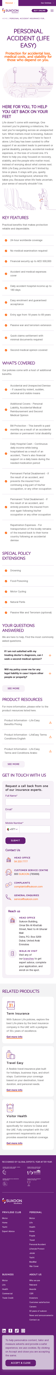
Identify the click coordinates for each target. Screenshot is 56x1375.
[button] (12, 829)
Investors (33, 1298)
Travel (32, 1240)
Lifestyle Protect (36, 1248)
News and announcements (41, 1315)
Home (5, 18)
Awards (32, 1289)
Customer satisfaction (39, 1302)
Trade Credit (7, 1298)
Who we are (34, 1280)
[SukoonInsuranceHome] (10, 10)
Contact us (34, 1319)
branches (28, 959)
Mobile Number (13, 823)
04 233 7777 (21, 862)
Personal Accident (37, 1244)
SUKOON (24, 874)
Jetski (32, 1253)
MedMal (32, 1262)
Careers (32, 1306)
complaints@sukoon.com (28, 887)
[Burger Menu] (52, 10)
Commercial (7, 1293)
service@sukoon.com (26, 899)
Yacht (4, 1227)
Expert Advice (8, 1231)
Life (31, 1222)
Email (8, 809)
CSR (31, 1293)
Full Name (10, 796)
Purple (32, 1235)
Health (32, 1227)
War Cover (34, 1266)
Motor (5, 1218)
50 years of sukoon (38, 1311)
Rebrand (33, 1284)
